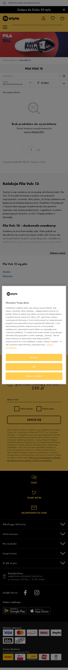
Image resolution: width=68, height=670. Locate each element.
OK (34, 366)
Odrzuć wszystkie (34, 376)
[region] (34, 335)
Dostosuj (34, 357)
